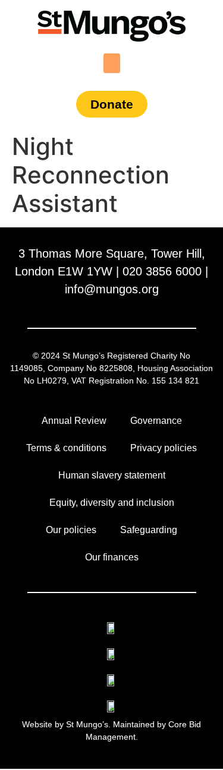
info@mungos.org (112, 289)
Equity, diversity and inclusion (111, 503)
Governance (156, 421)
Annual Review (74, 421)
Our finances (112, 557)
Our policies (71, 530)
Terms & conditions (66, 448)
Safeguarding (148, 530)
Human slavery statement (111, 475)
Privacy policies (163, 448)
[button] (111, 63)
